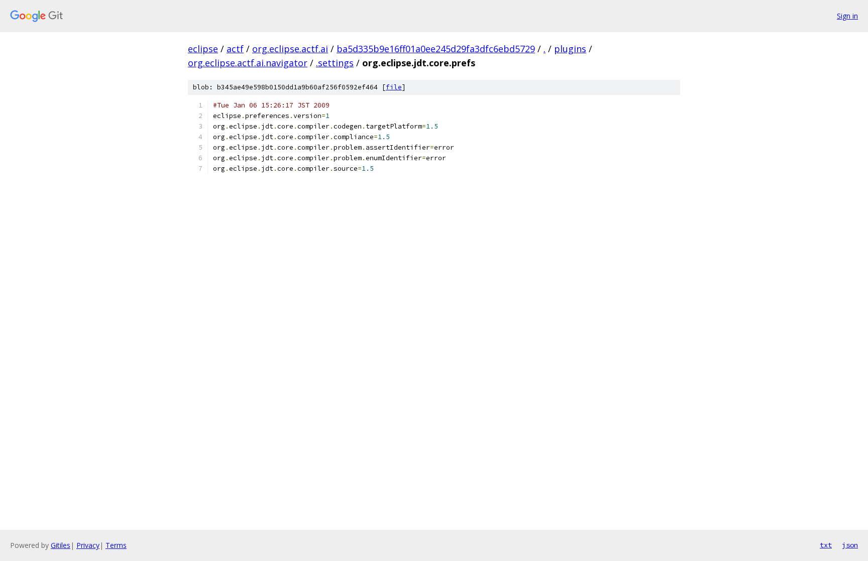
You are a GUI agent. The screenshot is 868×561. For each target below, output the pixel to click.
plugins (570, 49)
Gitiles (60, 545)
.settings (335, 63)
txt (826, 544)
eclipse (203, 49)
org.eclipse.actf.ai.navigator (247, 63)
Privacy (87, 545)
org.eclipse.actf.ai (290, 49)
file (394, 87)
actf (235, 49)
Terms (116, 545)
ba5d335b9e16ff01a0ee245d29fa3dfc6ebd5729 (436, 49)
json (850, 544)
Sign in (847, 16)
